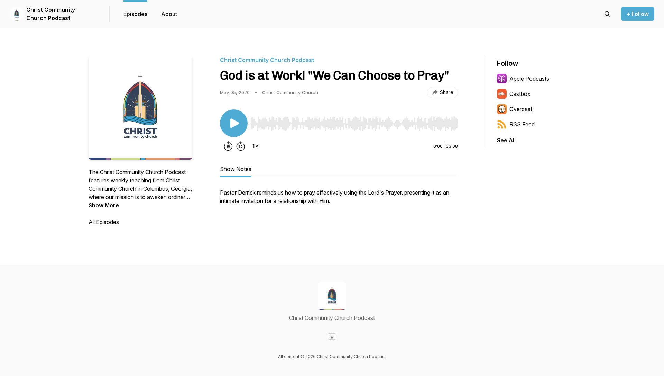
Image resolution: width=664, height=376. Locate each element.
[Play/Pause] (234, 123)
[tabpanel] (339, 200)
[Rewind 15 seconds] (228, 146)
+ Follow (638, 13)
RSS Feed (522, 124)
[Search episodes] (607, 14)
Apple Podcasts (529, 78)
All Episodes (104, 221)
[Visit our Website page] (332, 336)
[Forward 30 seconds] (241, 146)
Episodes (135, 13)
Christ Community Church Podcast (50, 13)
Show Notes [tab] (235, 168)
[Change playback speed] (255, 146)
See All (506, 140)
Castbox (520, 93)
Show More (104, 205)
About (169, 13)
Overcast (520, 109)
